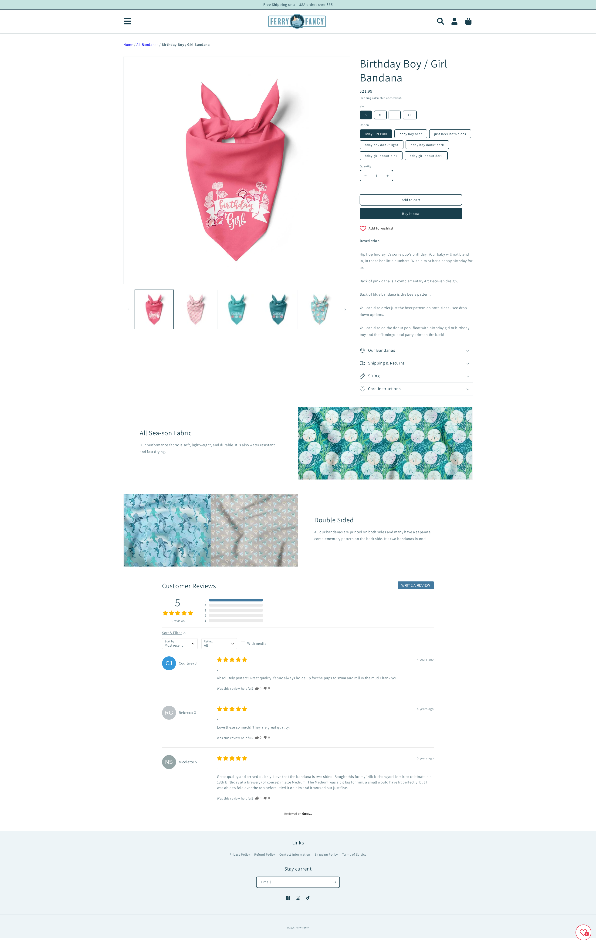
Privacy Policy (240, 854)
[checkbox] (258, 643)
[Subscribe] (334, 882)
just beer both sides (450, 134)
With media (256, 643)
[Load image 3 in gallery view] (236, 309)
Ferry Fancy (302, 927)
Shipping (366, 98)
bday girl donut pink (381, 156)
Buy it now (411, 213)
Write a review (415, 585)
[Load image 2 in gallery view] (195, 309)
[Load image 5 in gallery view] (319, 309)
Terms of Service (354, 854)
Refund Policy (264, 854)
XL (410, 115)
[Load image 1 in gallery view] (154, 309)
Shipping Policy (326, 854)
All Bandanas (147, 44)
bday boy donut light (381, 145)
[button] (440, 21)
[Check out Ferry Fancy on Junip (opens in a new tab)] (306, 813)
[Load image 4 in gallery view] (278, 309)
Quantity (365, 166)
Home (128, 44)
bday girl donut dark (426, 156)
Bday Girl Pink (376, 134)
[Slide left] (128, 309)
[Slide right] (345, 309)
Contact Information (294, 854)
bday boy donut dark (427, 145)
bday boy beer (411, 134)
